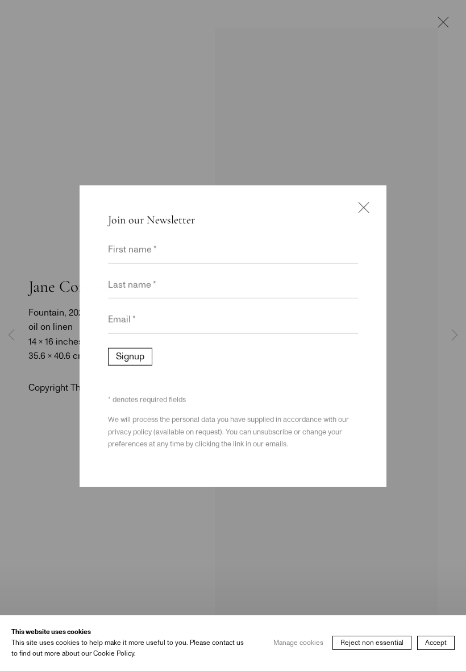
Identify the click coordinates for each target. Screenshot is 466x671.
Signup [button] (130, 356)
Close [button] (360, 209)
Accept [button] (436, 643)
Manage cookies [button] (298, 643)
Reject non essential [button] (371, 643)
